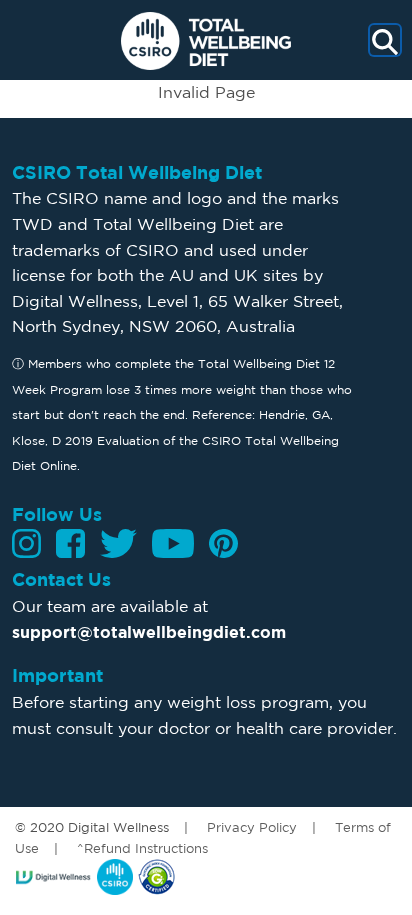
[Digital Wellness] (56, 875)
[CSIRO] (117, 875)
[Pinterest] (223, 543)
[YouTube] (173, 543)
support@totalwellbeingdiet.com (149, 632)
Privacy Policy (252, 827)
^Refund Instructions (142, 848)
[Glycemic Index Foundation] (156, 875)
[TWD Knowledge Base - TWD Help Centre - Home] (206, 41)
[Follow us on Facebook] (70, 543)
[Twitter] (118, 543)
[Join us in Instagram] (26, 543)
